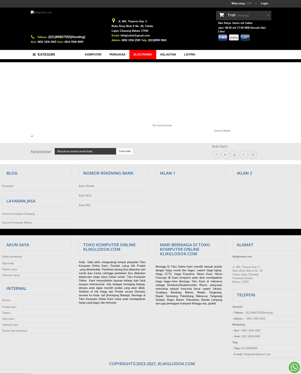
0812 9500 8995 (73, 41)
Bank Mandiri (86, 186)
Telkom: (42, 37)
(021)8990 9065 (157, 40)
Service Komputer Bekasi (17, 222)
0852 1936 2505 (46, 41)
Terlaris (6, 312)
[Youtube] (234, 154)
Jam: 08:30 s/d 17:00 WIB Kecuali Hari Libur (242, 29)
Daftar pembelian (12, 256)
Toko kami (8, 318)
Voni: (60, 41)
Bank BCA (85, 195)
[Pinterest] (253, 154)
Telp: (144, 40)
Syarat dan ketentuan (14, 330)
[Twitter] (225, 154)
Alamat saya (9, 269)
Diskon (6, 300)
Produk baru (9, 306)
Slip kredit (8, 263)
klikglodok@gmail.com (135, 35)
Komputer (8, 186)
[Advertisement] (150, 92)
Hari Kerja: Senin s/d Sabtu (235, 23)
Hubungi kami (10, 324)
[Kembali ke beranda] (32, 136)
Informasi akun (11, 275)
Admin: (116, 40)
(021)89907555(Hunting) (66, 37)
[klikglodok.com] (68, 23)
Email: (116, 35)
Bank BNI (84, 205)
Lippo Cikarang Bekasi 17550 (130, 30)
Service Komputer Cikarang (18, 213)
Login (264, 3)
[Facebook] (216, 154)
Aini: (34, 41)
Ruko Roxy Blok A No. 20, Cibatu (132, 26)
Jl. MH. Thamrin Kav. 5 (132, 21)
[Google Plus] (243, 154)
